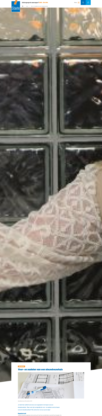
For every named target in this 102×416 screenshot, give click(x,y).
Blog (27, 6)
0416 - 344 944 (43, 2)
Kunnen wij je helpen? (100, 16)
